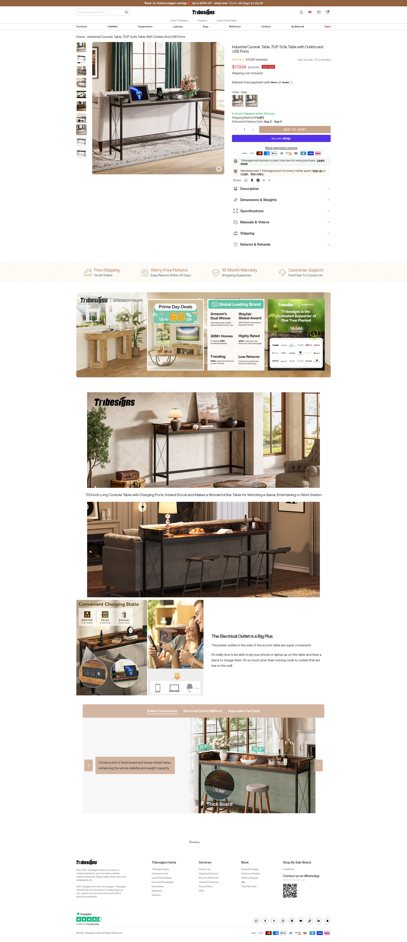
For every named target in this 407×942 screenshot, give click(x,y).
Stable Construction (162, 711)
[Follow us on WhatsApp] (256, 921)
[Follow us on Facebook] (265, 921)
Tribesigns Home (160, 869)
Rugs (205, 26)
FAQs (201, 891)
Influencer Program (250, 873)
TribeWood (288, 869)
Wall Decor (235, 26)
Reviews (156, 895)
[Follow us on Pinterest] (292, 921)
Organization (145, 26)
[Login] (301, 12)
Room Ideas (158, 886)
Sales (327, 26)
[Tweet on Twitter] (263, 180)
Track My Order (249, 886)
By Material (297, 26)
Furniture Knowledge (162, 882)
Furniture (81, 26)
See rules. (257, 173)
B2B (243, 882)
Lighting (177, 26)
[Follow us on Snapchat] (327, 921)
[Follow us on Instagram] (283, 921)
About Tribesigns (179, 20)
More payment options (281, 147)
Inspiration (157, 891)
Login (244, 173)
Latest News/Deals (226, 20)
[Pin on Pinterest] (258, 180)
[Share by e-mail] (269, 180)
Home (80, 36)
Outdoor (266, 26)
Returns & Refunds (208, 878)
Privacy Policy (205, 886)
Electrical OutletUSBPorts (202, 711)
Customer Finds (160, 873)
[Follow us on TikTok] (310, 921)
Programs (202, 20)
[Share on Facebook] (252, 180)
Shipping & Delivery (208, 873)
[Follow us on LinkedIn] (318, 921)
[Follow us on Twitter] (274, 921)
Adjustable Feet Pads (244, 711)
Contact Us (204, 869)
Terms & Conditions (209, 882)
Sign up (317, 170)
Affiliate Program (249, 878)
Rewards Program (250, 869)
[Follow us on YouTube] (301, 921)
